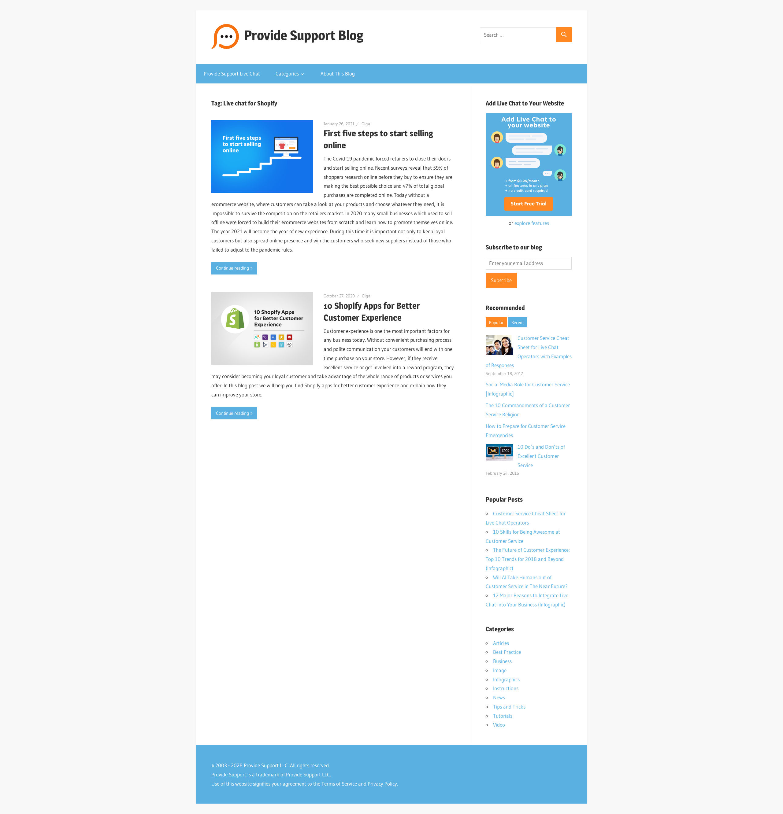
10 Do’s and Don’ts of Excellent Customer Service (541, 456)
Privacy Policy (382, 783)
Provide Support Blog (303, 35)
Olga (366, 124)
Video (499, 724)
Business (502, 661)
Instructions (505, 688)
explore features (531, 223)
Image (500, 670)
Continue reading (232, 268)
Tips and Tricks (509, 706)
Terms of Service (339, 783)
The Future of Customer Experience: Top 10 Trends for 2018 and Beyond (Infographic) (528, 559)
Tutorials (502, 716)
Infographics (506, 679)
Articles (501, 643)
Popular (496, 322)
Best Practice (507, 652)
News (499, 697)
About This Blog (338, 73)
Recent (517, 322)
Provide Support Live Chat (232, 73)
